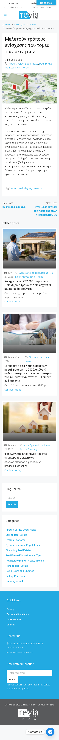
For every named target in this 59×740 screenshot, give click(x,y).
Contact (10, 624)
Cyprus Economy (28, 449)
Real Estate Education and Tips (23, 555)
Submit (12, 679)
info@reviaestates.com (13, 7)
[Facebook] (23, 719)
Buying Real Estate (16, 534)
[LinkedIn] (35, 719)
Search (12, 504)
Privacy (10, 609)
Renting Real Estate (17, 565)
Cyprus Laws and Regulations (33, 273)
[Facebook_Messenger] (50, 732)
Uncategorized (14, 581)
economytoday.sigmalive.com (28, 188)
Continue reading (12, 301)
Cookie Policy (14, 619)
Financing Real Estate (18, 550)
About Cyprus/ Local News (25, 24)
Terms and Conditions (18, 614)
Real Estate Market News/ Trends (25, 560)
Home (7, 24)
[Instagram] (29, 719)
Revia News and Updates (20, 570)
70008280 (13, 3)
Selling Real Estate (16, 576)
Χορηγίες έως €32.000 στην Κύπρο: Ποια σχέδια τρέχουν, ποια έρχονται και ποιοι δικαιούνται (27, 285)
